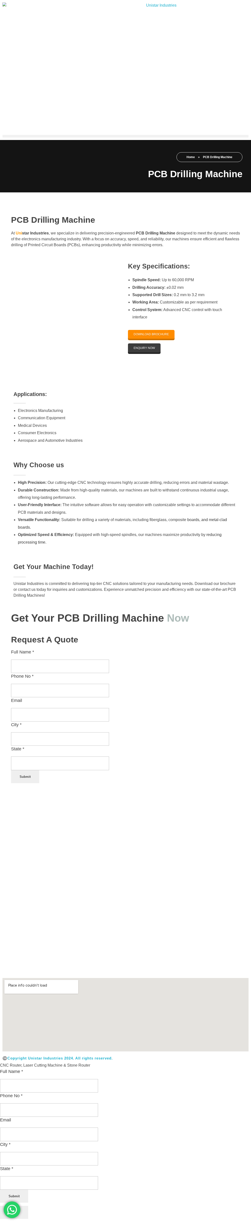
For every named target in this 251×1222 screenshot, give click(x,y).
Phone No (22, 676)
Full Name (22, 652)
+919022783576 (164, 952)
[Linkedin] (70, 968)
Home (191, 157)
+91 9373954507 (229, 952)
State (17, 748)
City (16, 724)
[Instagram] (41, 968)
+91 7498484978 (184, 933)
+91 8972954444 (152, 942)
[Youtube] (100, 968)
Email (16, 700)
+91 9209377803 (196, 952)
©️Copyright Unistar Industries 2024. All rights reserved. (57, 1058)
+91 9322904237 (151, 933)
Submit (25, 777)
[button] (125, 136)
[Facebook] (11, 968)
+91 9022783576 (184, 923)
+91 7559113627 (151, 923)
